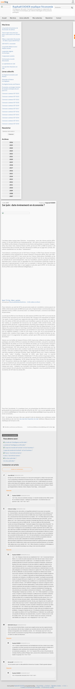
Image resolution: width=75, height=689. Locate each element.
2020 (11, 159)
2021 (11, 156)
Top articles (39, 686)
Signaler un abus (56, 686)
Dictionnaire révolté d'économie (8, 59)
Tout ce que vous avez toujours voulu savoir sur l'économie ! (11, 34)
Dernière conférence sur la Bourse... (13, 427)
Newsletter (49, 18)
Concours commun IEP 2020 (10, 102)
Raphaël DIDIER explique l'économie (33, 6)
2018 (11, 165)
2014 (11, 176)
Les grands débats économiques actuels (10, 47)
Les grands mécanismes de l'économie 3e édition (10, 28)
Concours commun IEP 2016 (10, 111)
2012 (11, 182)
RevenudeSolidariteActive (17, 302)
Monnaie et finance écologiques (8, 80)
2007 (11, 196)
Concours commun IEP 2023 (10, 96)
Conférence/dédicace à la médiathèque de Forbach (40, 427)
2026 (11, 142)
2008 (11, 193)
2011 (11, 185)
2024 (11, 148)
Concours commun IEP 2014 (10, 117)
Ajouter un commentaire (17, 469)
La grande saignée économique (7, 52)
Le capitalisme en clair (8, 64)
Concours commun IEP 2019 (10, 105)
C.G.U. (64, 686)
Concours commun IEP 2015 (10, 114)
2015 (11, 173)
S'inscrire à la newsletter (10, 435)
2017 (11, 168)
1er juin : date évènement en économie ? (23, 205)
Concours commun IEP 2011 (10, 120)
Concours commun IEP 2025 (10, 93)
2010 (11, 188)
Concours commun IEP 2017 (10, 108)
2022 (11, 153)
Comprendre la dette (8, 56)
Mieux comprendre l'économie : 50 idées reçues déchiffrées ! (11, 39)
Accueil (4, 18)
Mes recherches (37, 18)
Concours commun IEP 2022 (10, 99)
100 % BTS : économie (8, 43)
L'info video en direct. (33, 302)
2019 (11, 162)
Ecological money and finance (11, 84)
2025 (11, 145)
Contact (58, 18)
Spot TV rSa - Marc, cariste (11, 300)
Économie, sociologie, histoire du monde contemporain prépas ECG (11, 88)
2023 (11, 151)
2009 (11, 190)
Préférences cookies (48, 687)
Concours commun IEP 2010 (10, 124)
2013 (11, 179)
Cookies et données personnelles (30, 687)
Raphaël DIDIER (19, 686)
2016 (11, 171)
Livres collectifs (24, 18)
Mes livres (13, 18)
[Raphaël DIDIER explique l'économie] (6, 10)
